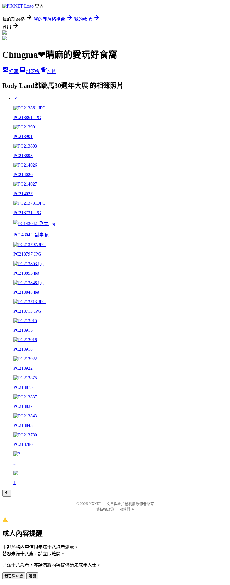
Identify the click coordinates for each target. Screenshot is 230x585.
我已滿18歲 (13, 576)
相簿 (14, 71)
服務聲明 (126, 509)
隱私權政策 (105, 509)
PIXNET (95, 504)
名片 (51, 71)
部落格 (33, 71)
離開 (32, 576)
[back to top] (6, 493)
